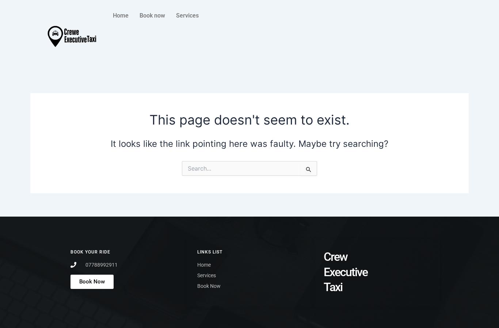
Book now (152, 15)
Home (121, 15)
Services (187, 15)
